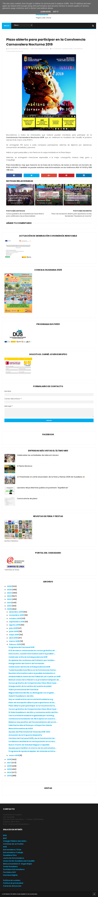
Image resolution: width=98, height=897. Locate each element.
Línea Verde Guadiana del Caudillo (19, 861)
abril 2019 (13, 638)
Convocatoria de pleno (27, 498)
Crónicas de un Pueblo (13, 844)
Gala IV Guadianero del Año (21, 696)
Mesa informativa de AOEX (21, 728)
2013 (9, 775)
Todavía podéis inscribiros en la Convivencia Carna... (33, 670)
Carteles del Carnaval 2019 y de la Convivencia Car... (32, 738)
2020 (9, 606)
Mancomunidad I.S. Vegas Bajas (17, 864)
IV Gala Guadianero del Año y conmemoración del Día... (34, 712)
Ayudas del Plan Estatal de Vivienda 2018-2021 (29, 732)
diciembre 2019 (16, 612)
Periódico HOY (9, 872)
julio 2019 (13, 628)
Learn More (45, 12)
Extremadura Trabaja (13, 852)
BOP (5, 838)
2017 (9, 762)
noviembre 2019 (16, 615)
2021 (9, 602)
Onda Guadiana (10, 866)
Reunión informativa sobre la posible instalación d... (32, 673)
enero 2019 (14, 755)
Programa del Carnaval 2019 (21, 647)
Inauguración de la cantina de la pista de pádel (30, 686)
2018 (9, 759)
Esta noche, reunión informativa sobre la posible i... (32, 654)
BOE (5, 835)
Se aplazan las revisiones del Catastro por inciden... (32, 660)
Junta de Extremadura (13, 858)
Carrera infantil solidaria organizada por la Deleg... (32, 715)
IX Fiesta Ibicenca (24, 466)
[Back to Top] (94, 894)
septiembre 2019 (17, 621)
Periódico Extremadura (13, 869)
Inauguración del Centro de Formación (26, 663)
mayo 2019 (14, 634)
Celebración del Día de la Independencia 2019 (29, 667)
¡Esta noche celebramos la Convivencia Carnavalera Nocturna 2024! (48, 197)
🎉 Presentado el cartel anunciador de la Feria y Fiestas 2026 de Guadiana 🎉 (51, 477)
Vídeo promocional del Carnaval (23, 689)
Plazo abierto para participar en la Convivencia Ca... (32, 706)
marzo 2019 (14, 641)
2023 (9, 596)
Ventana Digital (10, 875)
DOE (5, 847)
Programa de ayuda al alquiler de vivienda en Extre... (33, 751)
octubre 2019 (15, 618)
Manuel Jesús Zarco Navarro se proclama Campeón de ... (35, 680)
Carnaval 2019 (67, 49)
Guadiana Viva (9, 855)
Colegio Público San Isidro (15, 841)
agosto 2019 (14, 625)
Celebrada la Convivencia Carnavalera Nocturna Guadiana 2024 (19, 197)
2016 (9, 766)
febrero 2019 (15, 644)
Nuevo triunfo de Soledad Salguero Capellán (29, 745)
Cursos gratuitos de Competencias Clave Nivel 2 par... (33, 683)
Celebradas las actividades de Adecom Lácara (37, 455)
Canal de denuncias (12, 886)
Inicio (6, 26)
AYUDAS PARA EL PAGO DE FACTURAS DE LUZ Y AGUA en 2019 (34, 676)
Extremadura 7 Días (12, 849)
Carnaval (12, 187)
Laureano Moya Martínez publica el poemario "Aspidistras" (42, 487)
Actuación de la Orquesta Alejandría (25, 735)
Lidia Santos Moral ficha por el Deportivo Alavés (30, 725)
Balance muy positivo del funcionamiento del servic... (33, 722)
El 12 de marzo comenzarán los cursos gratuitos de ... (33, 650)
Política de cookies (11, 880)
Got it (56, 12)
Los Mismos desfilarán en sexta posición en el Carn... (32, 741)
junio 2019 (13, 631)
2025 (9, 589)
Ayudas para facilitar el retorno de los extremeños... (33, 748)
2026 (9, 586)
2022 (9, 599)
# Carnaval (56, 49)
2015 (9, 769)
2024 (9, 593)
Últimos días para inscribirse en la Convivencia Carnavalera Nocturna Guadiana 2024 (77, 197)
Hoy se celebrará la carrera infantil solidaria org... (31, 699)
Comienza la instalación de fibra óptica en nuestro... (33, 719)
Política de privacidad (13, 883)
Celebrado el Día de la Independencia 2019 (28, 657)
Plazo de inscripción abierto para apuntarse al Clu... (32, 702)
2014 (9, 772)
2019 (9, 609)
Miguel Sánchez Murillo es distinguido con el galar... (32, 693)
